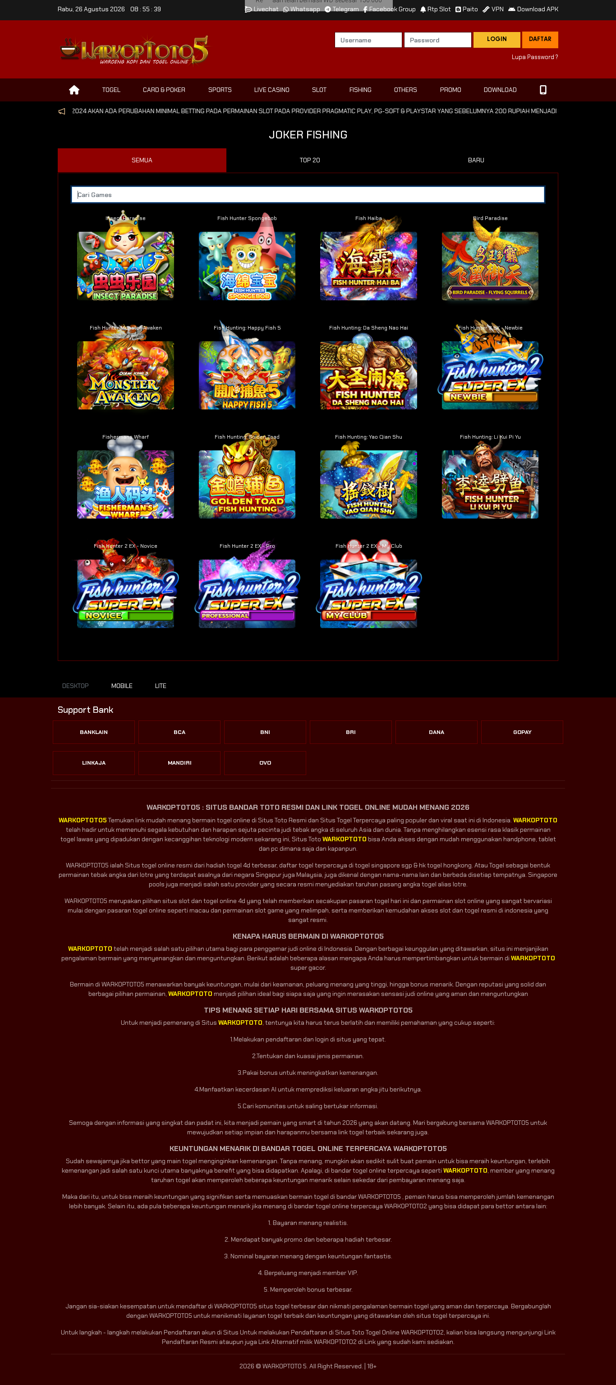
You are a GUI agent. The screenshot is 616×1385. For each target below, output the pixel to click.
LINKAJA (94, 762)
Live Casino (272, 90)
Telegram (346, 9)
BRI (351, 732)
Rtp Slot (439, 9)
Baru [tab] (476, 160)
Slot (319, 90)
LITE (160, 686)
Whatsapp (305, 9)
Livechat (266, 9)
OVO (265, 762)
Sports (220, 90)
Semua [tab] (142, 160)
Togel (111, 90)
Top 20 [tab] (310, 160)
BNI (265, 732)
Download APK (537, 9)
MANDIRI (180, 762)
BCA (179, 732)
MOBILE (122, 686)
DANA (436, 732)
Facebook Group (392, 9)
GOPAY (522, 732)
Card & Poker (164, 90)
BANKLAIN (94, 732)
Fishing (360, 90)
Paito (470, 9)
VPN (498, 9)
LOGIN (497, 40)
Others (405, 90)
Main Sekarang (126, 253)
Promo (450, 90)
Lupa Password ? (535, 57)
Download (500, 90)
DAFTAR (540, 40)
